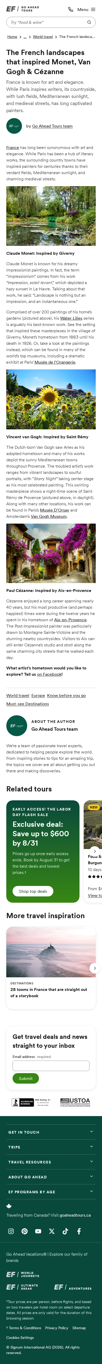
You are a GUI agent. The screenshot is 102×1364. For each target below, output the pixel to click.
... (25, 36)
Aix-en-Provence (70, 620)
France (12, 147)
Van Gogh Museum (49, 516)
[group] (43, 851)
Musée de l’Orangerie (55, 362)
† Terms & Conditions (23, 1327)
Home (12, 36)
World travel (43, 36)
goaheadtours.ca (75, 1215)
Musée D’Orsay (54, 510)
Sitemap (79, 1327)
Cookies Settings (20, 1337)
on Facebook (49, 674)
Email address (32, 1056)
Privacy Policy (56, 1327)
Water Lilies (71, 318)
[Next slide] (94, 851)
